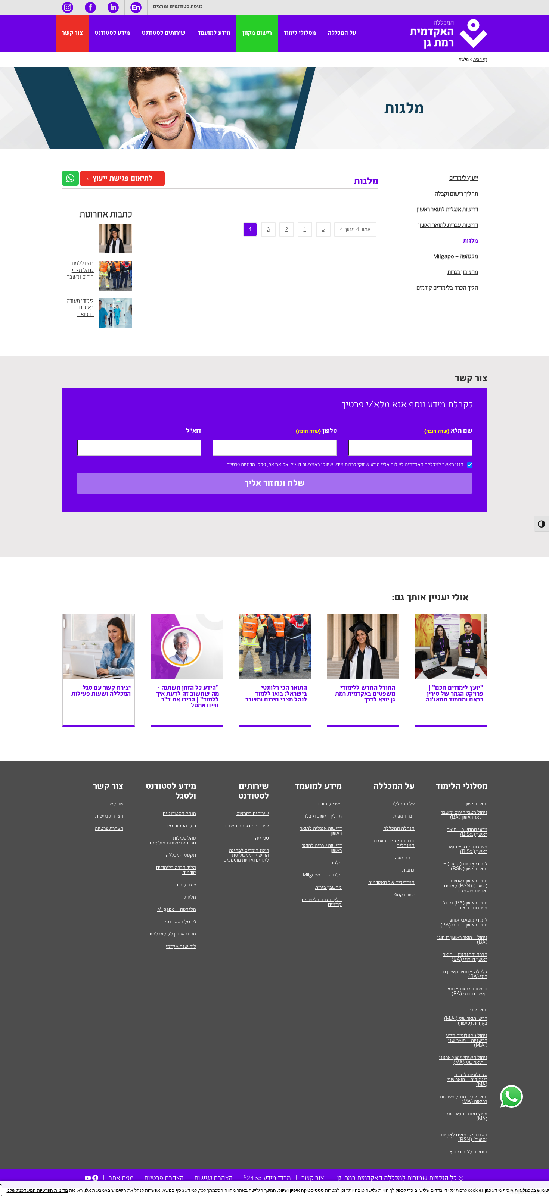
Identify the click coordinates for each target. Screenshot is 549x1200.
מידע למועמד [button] (214, 33)
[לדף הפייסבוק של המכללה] (90, 7)
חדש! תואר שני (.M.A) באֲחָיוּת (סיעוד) (465, 1021)
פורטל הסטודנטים (179, 922)
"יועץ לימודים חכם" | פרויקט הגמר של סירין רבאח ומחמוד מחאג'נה (454, 694)
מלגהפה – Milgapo (455, 257)
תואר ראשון (476, 804)
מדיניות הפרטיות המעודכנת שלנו (37, 1190)
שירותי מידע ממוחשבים (246, 826)
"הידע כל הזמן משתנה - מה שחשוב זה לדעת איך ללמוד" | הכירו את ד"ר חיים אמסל (187, 697)
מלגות (470, 241)
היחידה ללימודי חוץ (468, 1152)
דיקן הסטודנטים (180, 826)
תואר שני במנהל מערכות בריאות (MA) (463, 1099)
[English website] (136, 7)
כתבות (408, 870)
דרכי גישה (405, 858)
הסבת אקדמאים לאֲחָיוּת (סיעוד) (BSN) (464, 1137)
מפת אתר (121, 1178)
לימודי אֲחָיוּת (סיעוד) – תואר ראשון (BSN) (465, 867)
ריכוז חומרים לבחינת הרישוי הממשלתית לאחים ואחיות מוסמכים (246, 855)
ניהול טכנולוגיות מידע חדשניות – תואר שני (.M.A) (466, 1040)
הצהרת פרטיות (109, 828)
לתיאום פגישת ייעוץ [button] (122, 179)
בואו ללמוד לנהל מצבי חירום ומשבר (80, 271)
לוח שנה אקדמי (181, 946)
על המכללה (403, 804)
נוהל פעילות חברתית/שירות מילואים (173, 841)
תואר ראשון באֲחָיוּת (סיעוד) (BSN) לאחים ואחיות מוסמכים (465, 886)
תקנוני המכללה (181, 855)
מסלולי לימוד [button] (300, 33)
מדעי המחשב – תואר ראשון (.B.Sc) (467, 832)
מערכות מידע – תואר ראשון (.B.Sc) (467, 849)
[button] (70, 178)
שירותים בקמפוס (252, 813)
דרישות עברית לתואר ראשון (448, 225)
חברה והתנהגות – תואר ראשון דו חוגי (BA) (465, 957)
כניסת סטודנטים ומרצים (178, 7)
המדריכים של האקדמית (391, 882)
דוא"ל (193, 431)
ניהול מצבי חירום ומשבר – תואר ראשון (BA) (464, 815)
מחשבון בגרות (462, 272)
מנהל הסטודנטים (179, 813)
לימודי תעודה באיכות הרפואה (80, 308)
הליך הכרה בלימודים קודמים (447, 288)
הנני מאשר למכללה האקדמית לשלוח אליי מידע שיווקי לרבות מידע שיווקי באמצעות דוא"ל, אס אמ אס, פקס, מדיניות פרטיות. (344, 465)
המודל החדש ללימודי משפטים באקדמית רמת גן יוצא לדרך (365, 694)
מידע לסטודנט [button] (112, 33)
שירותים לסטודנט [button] (164, 33)
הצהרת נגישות (109, 816)
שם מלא (448, 431)
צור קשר (72, 33)
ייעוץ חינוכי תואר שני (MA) (467, 1117)
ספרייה (262, 838)
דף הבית (480, 59)
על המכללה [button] (342, 33)
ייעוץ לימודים (463, 178)
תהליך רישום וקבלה (456, 194)
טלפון (316, 431)
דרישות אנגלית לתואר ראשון (447, 210)
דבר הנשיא (404, 816)
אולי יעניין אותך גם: (430, 599)
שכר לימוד (186, 885)
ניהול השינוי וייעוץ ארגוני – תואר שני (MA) (463, 1060)
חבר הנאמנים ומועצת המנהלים (394, 843)
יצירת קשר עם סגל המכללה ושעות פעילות (101, 691)
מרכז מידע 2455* (267, 1178)
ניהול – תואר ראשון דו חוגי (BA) (462, 940)
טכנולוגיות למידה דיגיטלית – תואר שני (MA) (467, 1079)
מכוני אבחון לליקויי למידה (171, 934)
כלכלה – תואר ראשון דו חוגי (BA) (465, 974)
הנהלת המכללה (399, 828)
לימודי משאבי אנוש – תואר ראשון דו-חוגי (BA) (463, 923)
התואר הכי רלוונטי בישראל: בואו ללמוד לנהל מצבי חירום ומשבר (276, 694)
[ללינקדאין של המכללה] (113, 7)
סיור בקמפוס (402, 895)
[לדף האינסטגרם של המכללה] (67, 7)
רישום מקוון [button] (257, 33)
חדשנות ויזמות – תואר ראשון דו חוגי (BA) (466, 992)
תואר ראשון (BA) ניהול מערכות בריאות (465, 906)
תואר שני (478, 1010)
